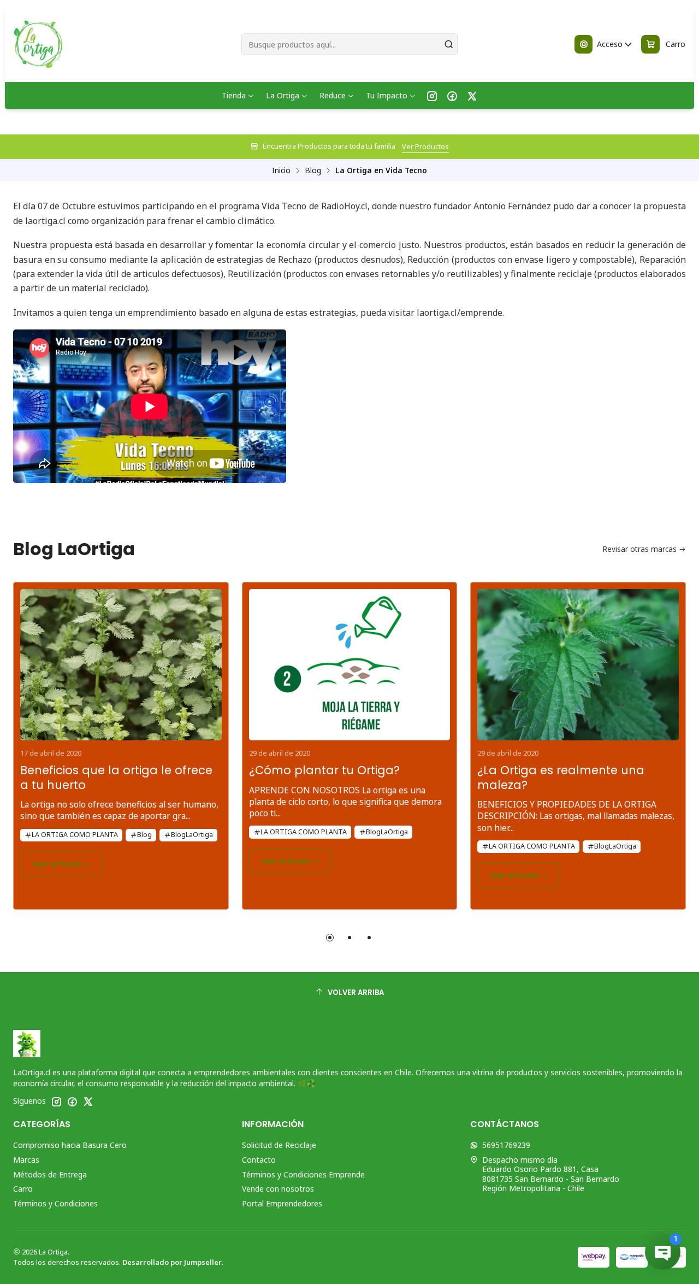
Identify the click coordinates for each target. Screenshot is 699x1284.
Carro (23, 1188)
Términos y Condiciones (55, 1203)
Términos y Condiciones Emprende (303, 1174)
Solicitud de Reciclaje (279, 1145)
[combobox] (349, 44)
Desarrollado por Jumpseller (172, 1262)
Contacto (259, 1160)
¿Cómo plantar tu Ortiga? (324, 770)
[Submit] (448, 44)
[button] (329, 937)
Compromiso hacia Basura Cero (70, 1145)
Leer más (504, 146)
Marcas (26, 1160)
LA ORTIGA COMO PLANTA (75, 834)
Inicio (281, 170)
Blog (313, 170)
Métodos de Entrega (50, 1174)
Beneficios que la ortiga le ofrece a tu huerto (116, 777)
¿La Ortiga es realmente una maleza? (560, 777)
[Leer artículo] (121, 661)
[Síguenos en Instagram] (432, 95)
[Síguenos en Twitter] (472, 95)
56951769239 (506, 1145)
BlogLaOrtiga (192, 834)
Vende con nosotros (278, 1188)
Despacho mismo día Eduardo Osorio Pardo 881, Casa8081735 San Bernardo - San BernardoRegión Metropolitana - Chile (550, 1174)
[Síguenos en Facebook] (452, 95)
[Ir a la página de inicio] (37, 44)
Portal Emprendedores (282, 1203)
